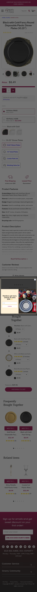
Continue (10, 306)
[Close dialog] (35, 279)
